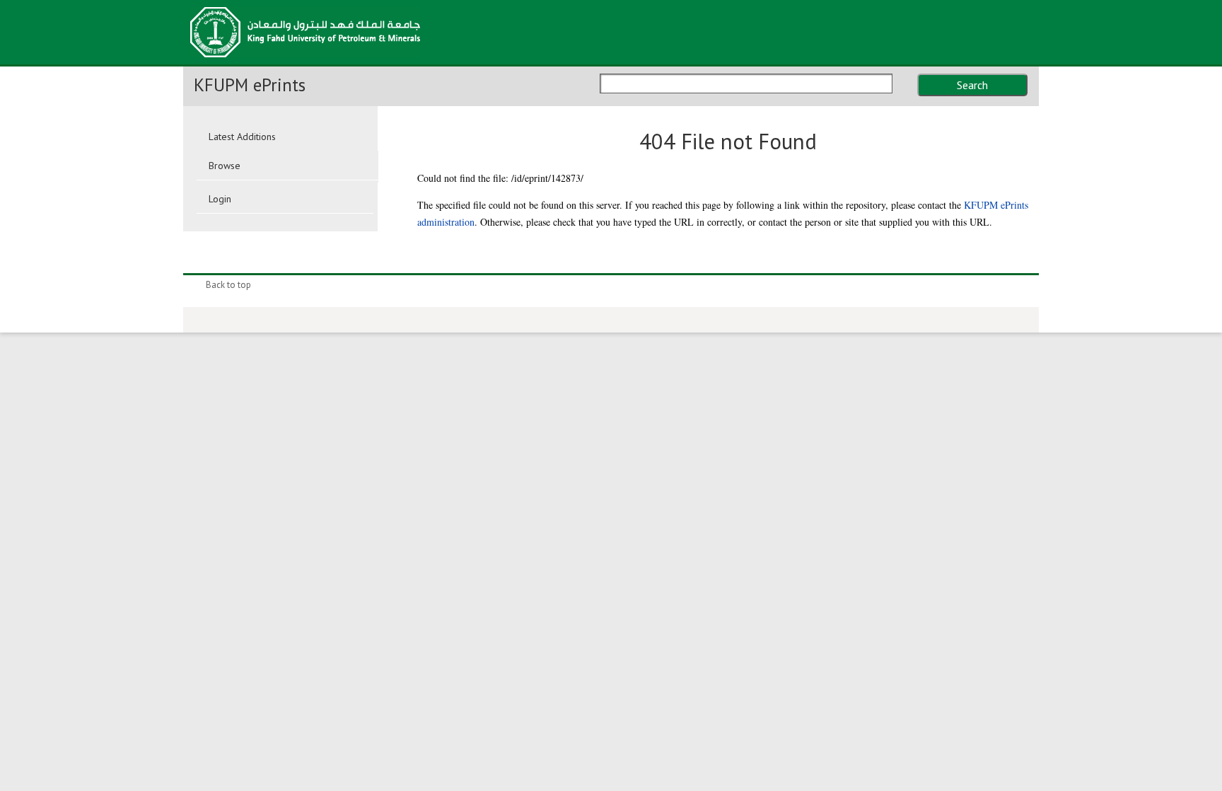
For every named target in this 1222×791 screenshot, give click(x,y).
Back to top (228, 285)
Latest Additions (242, 136)
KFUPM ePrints (250, 85)
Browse (224, 165)
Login (220, 198)
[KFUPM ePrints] (305, 62)
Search (972, 85)
